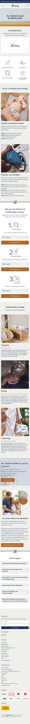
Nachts (4, 390)
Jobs (2, 676)
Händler (3, 674)
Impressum (3, 678)
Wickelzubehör (4, 646)
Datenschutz (4, 680)
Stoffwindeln (4, 642)
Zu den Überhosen (15, 242)
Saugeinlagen (4, 644)
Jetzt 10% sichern (15, 627)
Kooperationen (4, 673)
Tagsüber (5, 345)
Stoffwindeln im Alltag (15, 307)
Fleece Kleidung (5, 656)
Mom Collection (5, 654)
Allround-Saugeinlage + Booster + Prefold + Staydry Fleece (14, 393)
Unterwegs (5, 438)
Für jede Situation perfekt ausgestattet (15, 310)
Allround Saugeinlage (6, 348)
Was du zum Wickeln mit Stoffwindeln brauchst (15, 210)
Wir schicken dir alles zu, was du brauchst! (14, 465)
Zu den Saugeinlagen (15, 269)
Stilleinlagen (4, 653)
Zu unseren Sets (8, 480)
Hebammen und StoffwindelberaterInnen (10, 671)
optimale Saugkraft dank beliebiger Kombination (15, 259)
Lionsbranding (8, 715)
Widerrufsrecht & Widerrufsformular (9, 683)
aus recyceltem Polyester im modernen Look (15, 232)
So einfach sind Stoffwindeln (15, 16)
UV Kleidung (4, 651)
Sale (2, 658)
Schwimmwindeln (5, 649)
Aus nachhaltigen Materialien (22, 78)
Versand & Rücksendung (6, 669)
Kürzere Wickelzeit (7, 78)
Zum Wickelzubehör (15, 296)
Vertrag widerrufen (5, 685)
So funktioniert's (15, 30)
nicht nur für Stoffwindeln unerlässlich (15, 286)
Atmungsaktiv (22, 67)
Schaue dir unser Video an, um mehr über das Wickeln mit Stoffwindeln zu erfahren (15, 34)
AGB (2, 681)
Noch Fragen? (15, 558)
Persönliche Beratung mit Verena (12, 545)
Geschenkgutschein (5, 660)
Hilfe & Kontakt (4, 667)
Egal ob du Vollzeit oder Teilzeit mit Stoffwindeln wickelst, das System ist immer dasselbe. (15, 215)
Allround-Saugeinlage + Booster (8, 441)
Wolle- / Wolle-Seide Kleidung (8, 647)
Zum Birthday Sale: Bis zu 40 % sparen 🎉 (9, 1)
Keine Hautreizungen (7, 67)
